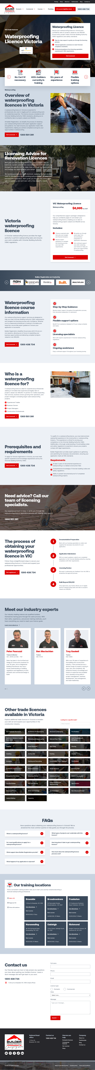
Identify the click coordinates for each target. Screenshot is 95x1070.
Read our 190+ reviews (26, 52)
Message (53, 999)
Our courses (65, 1046)
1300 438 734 (83, 9)
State (52, 992)
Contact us (87, 1)
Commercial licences (65, 1043)
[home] (9, 9)
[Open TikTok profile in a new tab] (18, 1053)
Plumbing (50, 9)
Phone (52, 971)
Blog (81, 1)
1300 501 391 (27, 134)
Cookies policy (73, 1065)
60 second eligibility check (64, 9)
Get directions (30, 907)
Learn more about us (11, 625)
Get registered (11, 572)
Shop (61, 1)
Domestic (18, 9)
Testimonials (74, 1)
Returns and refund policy (61, 1065)
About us (67, 1)
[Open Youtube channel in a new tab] (6, 1053)
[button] (20, 9)
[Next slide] (86, 77)
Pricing (56, 1)
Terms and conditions (84, 1065)
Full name (53, 963)
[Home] (14, 1042)
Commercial (29, 9)
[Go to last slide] (9, 77)
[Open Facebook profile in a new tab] (10, 1053)
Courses (40, 9)
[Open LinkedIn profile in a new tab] (22, 1053)
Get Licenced (70, 56)
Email (52, 978)
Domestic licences (67, 1040)
